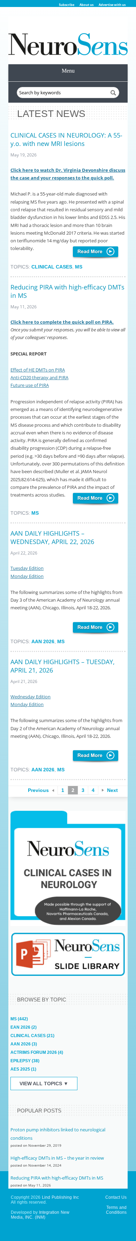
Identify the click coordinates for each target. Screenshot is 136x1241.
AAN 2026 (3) (23, 1044)
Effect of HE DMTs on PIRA (37, 370)
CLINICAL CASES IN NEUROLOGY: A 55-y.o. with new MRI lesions (66, 139)
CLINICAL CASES (51, 267)
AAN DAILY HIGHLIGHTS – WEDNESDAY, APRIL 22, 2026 (52, 537)
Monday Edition (27, 576)
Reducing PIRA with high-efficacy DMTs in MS (56, 1178)
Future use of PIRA (29, 385)
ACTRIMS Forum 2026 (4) (36, 1052)
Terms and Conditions (116, 1210)
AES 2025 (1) (23, 1069)
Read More (96, 253)
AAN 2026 (42, 641)
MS (78, 267)
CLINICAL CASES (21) (32, 1035)
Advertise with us (112, 4)
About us (86, 4)
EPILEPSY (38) (24, 1060)
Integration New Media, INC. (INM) (40, 1215)
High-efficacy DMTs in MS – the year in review (57, 1158)
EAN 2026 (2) (23, 1027)
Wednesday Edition (30, 696)
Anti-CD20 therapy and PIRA (39, 377)
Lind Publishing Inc (60, 1197)
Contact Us (116, 1197)
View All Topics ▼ (44, 1083)
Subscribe (66, 4)
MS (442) (19, 1018)
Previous (38, 790)
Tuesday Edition (27, 568)
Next (112, 790)
